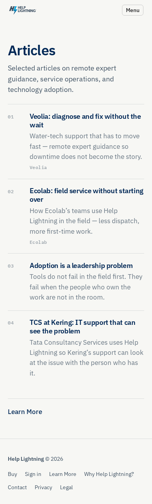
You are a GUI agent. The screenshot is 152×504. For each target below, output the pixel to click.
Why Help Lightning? (109, 474)
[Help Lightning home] (23, 9)
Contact (17, 487)
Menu (133, 10)
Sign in (33, 474)
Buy (12, 474)
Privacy (43, 487)
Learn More (25, 411)
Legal (66, 487)
